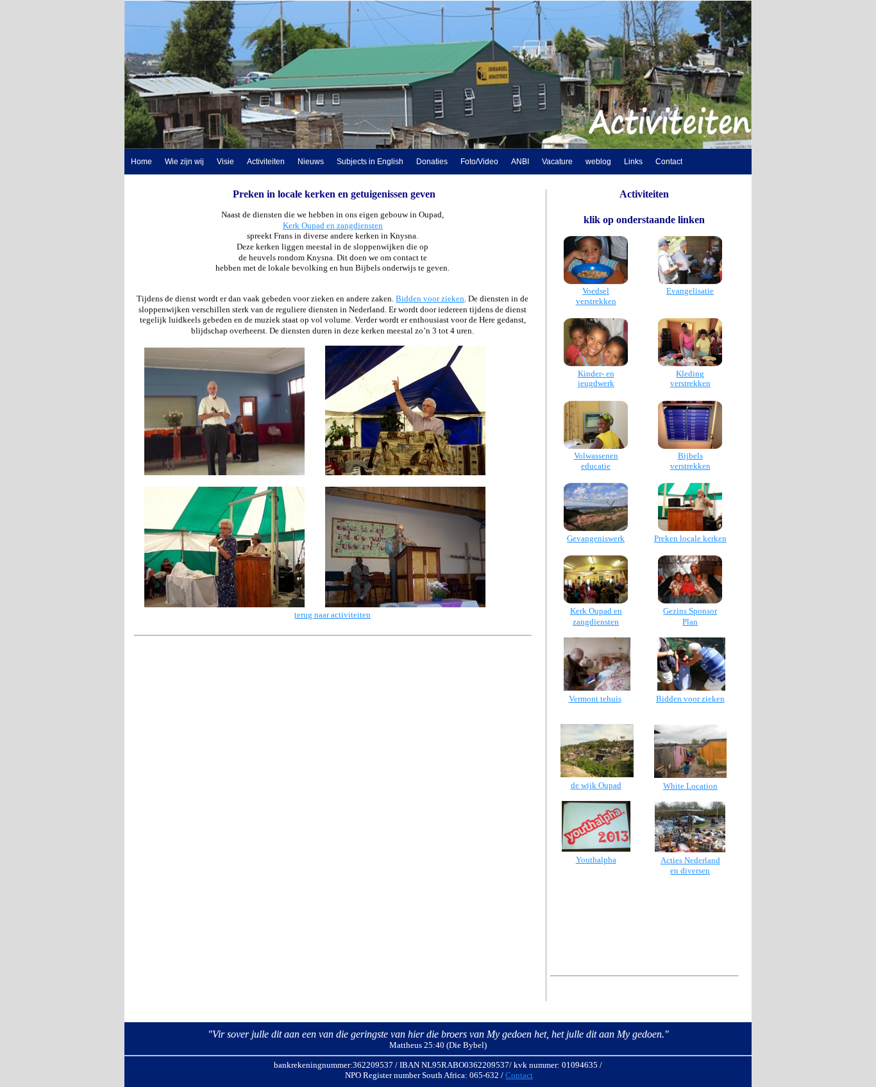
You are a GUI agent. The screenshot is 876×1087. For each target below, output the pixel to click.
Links (633, 161)
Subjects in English (370, 161)
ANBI (520, 161)
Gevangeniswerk (596, 538)
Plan (690, 622)
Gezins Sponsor (690, 611)
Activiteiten (266, 161)
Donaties (432, 161)
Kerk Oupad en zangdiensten (333, 225)
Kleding (690, 373)
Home (141, 161)
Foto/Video (479, 161)
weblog (598, 161)
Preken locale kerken (690, 538)
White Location (690, 786)
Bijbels (690, 455)
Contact (668, 161)
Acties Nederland (690, 860)
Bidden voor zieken (430, 298)
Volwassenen (596, 455)
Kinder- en (596, 373)
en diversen (690, 870)
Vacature (557, 161)
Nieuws (311, 161)
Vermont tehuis (595, 699)
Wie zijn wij (184, 161)
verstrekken (596, 301)
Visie (225, 161)
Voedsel (595, 291)
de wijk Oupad (596, 785)
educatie (596, 466)
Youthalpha (596, 859)
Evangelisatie (690, 291)
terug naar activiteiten (332, 614)
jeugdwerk (596, 383)
